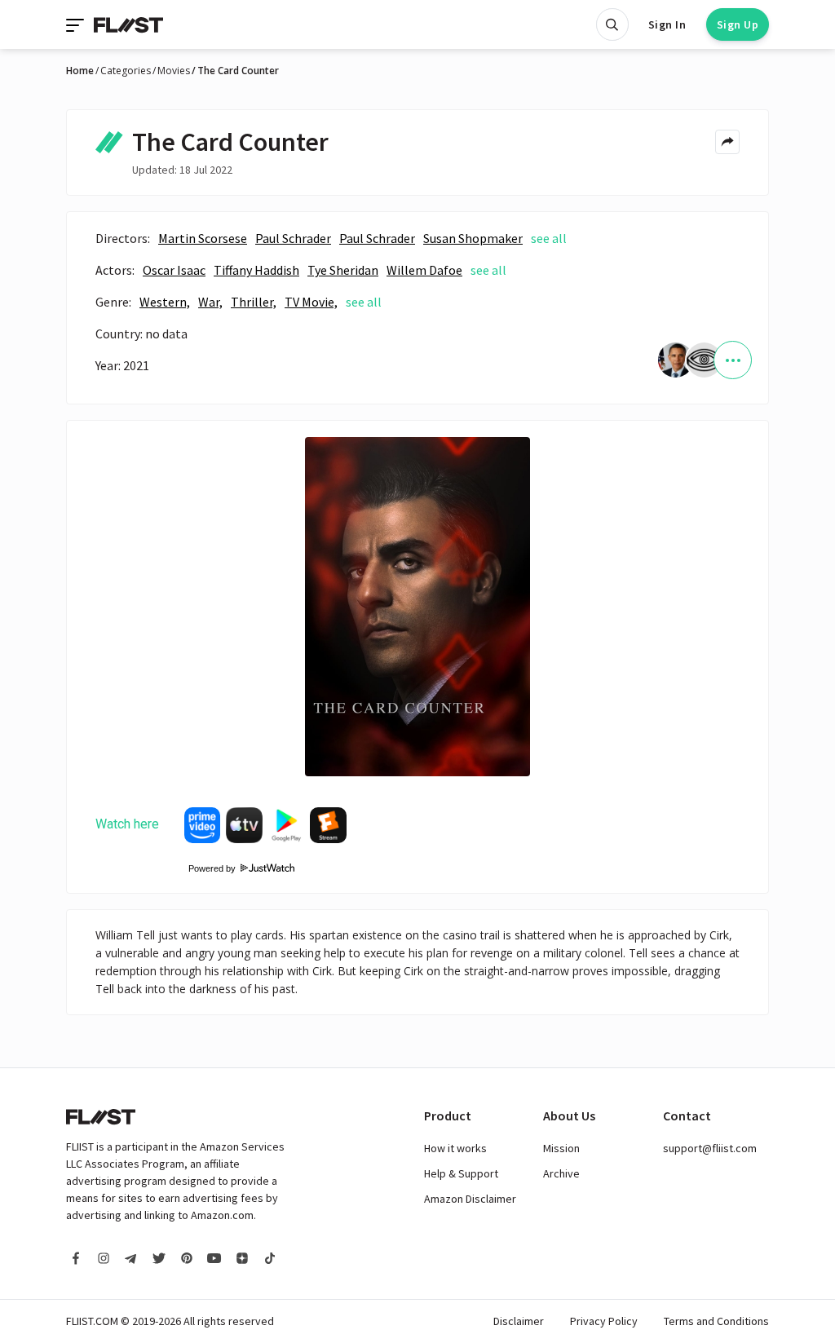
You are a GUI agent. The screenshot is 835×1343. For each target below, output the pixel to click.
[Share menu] (727, 142)
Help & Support (461, 1173)
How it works (455, 1148)
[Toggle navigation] (76, 24)
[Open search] (612, 24)
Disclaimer (518, 1321)
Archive (561, 1173)
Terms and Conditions (716, 1321)
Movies (173, 71)
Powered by (206, 868)
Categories (125, 71)
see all (549, 238)
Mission (561, 1148)
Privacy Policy (604, 1321)
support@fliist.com (710, 1148)
